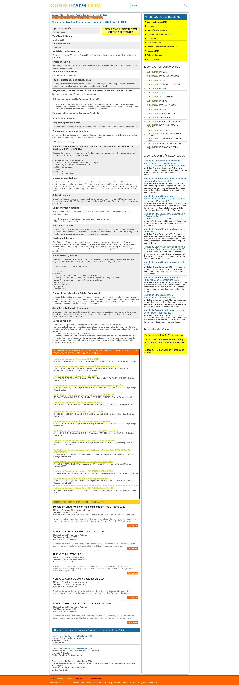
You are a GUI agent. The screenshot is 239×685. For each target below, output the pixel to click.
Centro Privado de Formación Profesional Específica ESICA (81, 478)
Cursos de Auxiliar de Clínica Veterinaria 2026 (78, 531)
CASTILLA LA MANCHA (161, 105)
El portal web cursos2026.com (122, 682)
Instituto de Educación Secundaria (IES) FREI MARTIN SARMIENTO (84, 440)
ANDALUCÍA (157, 80)
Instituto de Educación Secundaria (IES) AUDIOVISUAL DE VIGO (83, 488)
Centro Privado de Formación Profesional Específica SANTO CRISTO (85, 431)
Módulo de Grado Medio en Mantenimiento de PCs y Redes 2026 (89, 506)
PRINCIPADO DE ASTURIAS (163, 122)
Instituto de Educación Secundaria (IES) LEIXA (75, 376)
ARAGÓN (156, 109)
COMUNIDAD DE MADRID (163, 76)
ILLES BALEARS (159, 118)
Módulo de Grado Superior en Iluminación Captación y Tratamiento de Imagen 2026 (164, 248)
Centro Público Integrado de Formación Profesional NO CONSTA (83, 395)
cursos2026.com (64, 679)
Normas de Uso (57, 682)
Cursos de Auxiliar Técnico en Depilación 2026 (87, 15)
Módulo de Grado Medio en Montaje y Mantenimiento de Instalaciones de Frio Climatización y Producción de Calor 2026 (164, 163)
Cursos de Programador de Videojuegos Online (164, 351)
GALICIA (156, 93)
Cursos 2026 (57, 15)
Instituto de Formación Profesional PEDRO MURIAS (77, 402)
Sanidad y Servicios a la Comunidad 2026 (162, 47)
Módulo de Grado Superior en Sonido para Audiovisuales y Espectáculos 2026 (164, 278)
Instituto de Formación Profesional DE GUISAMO (76, 359)
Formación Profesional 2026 (157, 30)
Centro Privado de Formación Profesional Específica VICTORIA (83, 462)
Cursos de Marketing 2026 (67, 554)
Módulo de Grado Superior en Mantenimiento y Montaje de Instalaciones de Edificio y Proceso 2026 (164, 198)
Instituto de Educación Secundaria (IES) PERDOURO (78, 412)
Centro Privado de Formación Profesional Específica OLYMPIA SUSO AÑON (88, 385)
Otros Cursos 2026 (154, 43)
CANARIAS (157, 101)
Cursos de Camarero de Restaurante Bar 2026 (79, 578)
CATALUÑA (157, 72)
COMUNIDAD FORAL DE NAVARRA (162, 126)
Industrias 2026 (152, 26)
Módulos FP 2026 (153, 39)
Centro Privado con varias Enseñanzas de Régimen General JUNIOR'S (86, 366)
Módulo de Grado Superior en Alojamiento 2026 (164, 263)
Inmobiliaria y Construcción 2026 (159, 34)
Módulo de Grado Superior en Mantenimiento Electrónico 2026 (159, 296)
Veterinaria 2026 (153, 59)
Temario (132, 526)
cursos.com (75, 5)
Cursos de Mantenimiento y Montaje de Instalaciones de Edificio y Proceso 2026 (165, 342)
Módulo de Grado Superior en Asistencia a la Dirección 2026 (164, 215)
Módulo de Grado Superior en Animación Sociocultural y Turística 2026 (164, 311)
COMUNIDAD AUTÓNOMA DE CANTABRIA (164, 135)
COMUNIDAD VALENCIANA (163, 84)
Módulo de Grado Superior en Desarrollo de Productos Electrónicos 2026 (165, 179)
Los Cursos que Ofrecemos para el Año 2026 (86, 682)
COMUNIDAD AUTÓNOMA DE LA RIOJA (165, 139)
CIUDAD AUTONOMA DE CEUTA (165, 144)
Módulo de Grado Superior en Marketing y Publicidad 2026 (164, 230)
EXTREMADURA (159, 130)
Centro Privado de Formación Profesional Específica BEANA (81, 421)
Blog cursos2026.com (147, 682)
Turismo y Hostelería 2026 (157, 55)
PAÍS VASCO (157, 89)
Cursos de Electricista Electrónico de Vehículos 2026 (82, 603)
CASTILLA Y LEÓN (160, 97)
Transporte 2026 (153, 51)
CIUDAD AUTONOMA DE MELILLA (162, 148)
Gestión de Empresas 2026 (157, 22)
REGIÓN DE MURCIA (161, 113)
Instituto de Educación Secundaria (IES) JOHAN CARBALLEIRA (83, 471)
